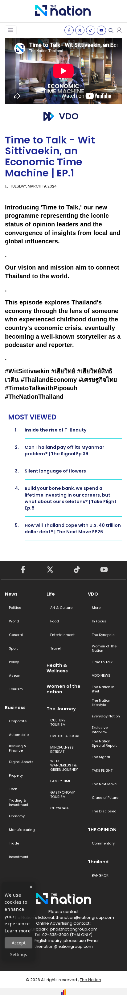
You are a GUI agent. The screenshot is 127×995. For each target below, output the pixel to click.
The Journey (61, 709)
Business (15, 707)
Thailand (98, 862)
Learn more (18, 931)
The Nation (90, 980)
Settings (18, 954)
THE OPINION (102, 830)
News (11, 594)
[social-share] (69, 30)
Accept (19, 943)
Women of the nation (63, 689)
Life (51, 594)
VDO (93, 594)
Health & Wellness (57, 668)
